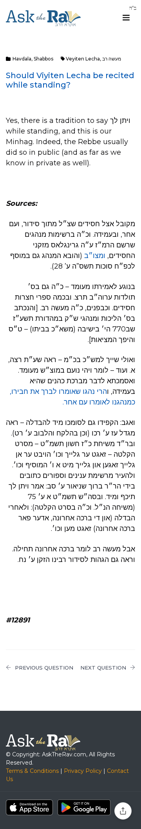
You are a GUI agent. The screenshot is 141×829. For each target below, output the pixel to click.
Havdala (22, 59)
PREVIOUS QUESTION (44, 667)
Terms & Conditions (32, 770)
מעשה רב (111, 59)
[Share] (123, 811)
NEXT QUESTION (103, 667)
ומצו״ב (94, 255)
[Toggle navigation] (126, 17)
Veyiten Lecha (83, 59)
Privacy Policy (83, 770)
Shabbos (43, 59)
